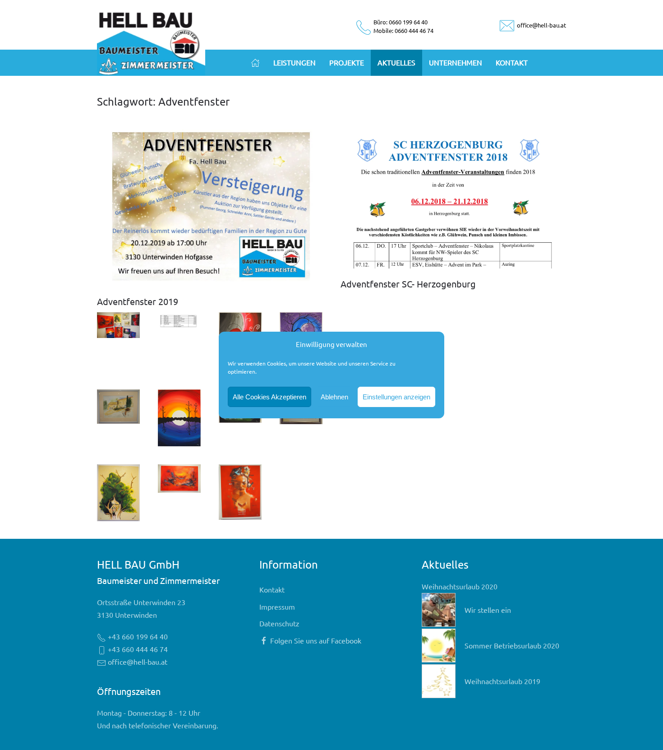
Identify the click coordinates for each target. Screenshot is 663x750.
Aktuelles (396, 62)
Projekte (346, 62)
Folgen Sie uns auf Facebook (315, 640)
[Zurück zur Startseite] (151, 41)
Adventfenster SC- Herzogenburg (408, 283)
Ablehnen (334, 397)
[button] (118, 325)
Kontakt (512, 62)
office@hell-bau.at (541, 25)
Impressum (277, 606)
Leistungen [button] (294, 62)
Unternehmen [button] (455, 62)
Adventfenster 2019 (137, 301)
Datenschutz (279, 623)
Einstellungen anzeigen (396, 397)
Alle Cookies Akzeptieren (269, 397)
